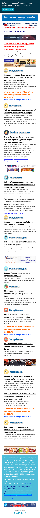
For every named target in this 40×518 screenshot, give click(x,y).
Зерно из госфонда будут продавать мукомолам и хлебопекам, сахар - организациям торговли (19, 77)
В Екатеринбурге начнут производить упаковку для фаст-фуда (18, 293)
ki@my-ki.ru (27, 483)
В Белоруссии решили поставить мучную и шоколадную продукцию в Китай (19, 346)
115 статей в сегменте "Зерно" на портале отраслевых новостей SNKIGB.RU (18, 94)
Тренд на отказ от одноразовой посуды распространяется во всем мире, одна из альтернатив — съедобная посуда (17, 403)
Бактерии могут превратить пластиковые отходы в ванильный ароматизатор (19, 429)
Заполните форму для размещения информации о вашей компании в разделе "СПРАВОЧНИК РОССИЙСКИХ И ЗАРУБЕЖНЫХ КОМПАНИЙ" (20, 208)
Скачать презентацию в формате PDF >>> (18, 495)
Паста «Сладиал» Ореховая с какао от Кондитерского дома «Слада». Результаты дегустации (19, 139)
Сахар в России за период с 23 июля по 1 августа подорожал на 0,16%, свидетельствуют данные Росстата (19, 280)
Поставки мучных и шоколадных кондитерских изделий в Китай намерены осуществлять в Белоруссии (18, 353)
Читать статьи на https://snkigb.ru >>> (18, 99)
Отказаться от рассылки (11, 498)
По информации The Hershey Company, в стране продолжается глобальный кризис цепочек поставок (19, 321)
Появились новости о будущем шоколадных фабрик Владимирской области (19, 46)
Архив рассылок (8, 9)
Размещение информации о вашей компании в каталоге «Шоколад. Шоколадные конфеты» (19, 201)
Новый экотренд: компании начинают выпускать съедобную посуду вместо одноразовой (20, 396)
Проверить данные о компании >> (14, 213)
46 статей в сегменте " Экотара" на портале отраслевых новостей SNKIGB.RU (19, 411)
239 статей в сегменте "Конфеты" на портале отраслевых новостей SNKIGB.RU (19, 329)
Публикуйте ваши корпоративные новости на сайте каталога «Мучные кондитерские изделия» (19, 184)
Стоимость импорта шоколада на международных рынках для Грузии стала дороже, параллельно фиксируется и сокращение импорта (20, 249)
